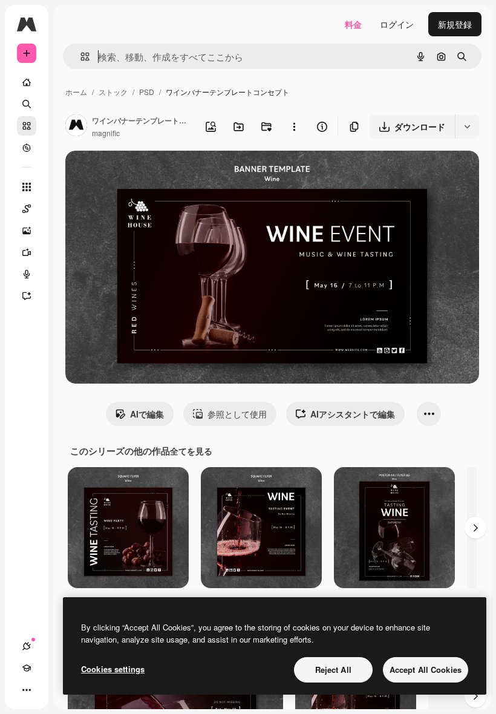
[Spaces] (26, 208)
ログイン (397, 24)
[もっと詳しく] (26, 147)
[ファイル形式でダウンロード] (467, 126)
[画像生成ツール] (26, 230)
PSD (146, 92)
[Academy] (26, 668)
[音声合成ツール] (26, 274)
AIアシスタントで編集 (352, 414)
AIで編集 (147, 414)
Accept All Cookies (426, 669)
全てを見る (191, 451)
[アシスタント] (26, 296)
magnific (106, 133)
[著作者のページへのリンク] (76, 126)
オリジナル (148, 174)
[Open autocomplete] (80, 56)
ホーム (76, 92)
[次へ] (475, 527)
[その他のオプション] (294, 126)
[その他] (26, 689)
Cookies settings (113, 669)
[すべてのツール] (26, 187)
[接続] (26, 646)
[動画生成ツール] (26, 252)
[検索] (26, 104)
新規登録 (455, 24)
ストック (113, 92)
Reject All (333, 669)
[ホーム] (26, 82)
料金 (353, 24)
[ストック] (26, 126)
